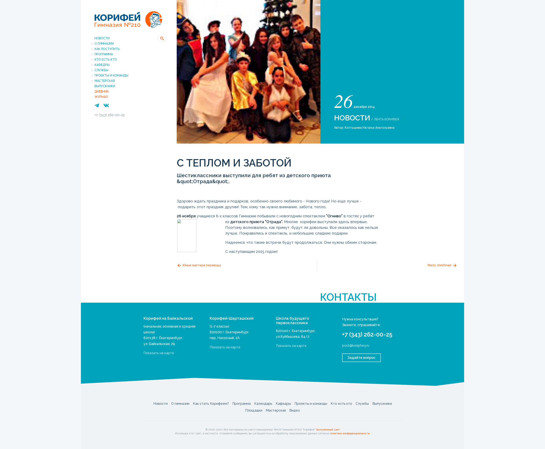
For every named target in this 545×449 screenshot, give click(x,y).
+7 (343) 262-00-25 (110, 115)
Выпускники (105, 86)
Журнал (101, 96)
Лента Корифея (386, 119)
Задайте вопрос (361, 358)
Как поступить (107, 49)
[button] (162, 38)
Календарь (263, 404)
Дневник (102, 91)
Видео (294, 410)
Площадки (253, 410)
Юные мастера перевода (201, 265)
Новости (102, 38)
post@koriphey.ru (355, 346)
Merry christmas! (440, 265)
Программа (104, 54)
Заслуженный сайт (328, 429)
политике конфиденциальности (350, 433)
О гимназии (104, 43)
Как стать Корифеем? (211, 404)
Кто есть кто (106, 59)
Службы (101, 70)
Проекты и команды (111, 75)
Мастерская (105, 81)
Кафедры (102, 65)
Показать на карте (158, 353)
